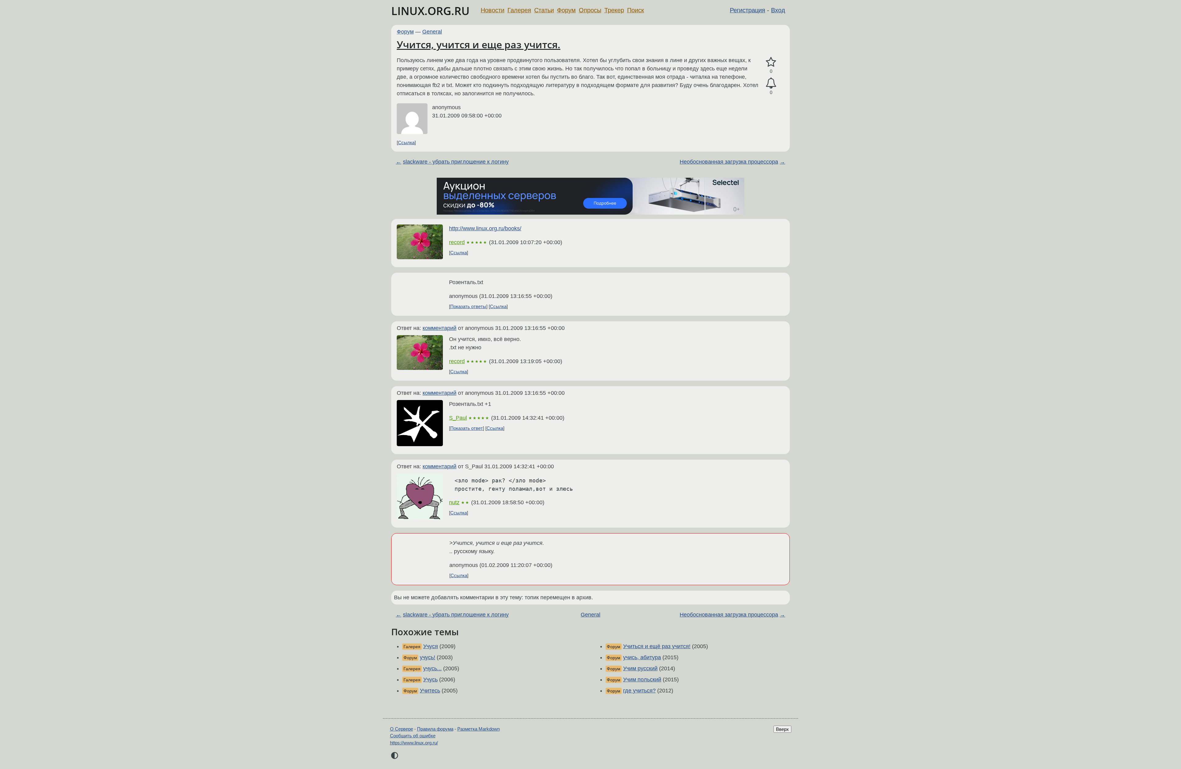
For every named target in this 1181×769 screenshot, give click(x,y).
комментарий (439, 328)
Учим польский (642, 679)
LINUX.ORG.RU (430, 10)
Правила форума (435, 728)
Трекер (614, 10)
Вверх (782, 729)
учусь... (432, 668)
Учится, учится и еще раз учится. (478, 44)
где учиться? (639, 691)
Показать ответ (466, 428)
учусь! (427, 657)
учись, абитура (642, 657)
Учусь (430, 679)
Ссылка (406, 142)
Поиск (635, 10)
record (457, 242)
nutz (454, 502)
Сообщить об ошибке (412, 735)
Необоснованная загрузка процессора (729, 162)
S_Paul (458, 418)
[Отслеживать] (771, 83)
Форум (566, 10)
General (432, 32)
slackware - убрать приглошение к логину (456, 162)
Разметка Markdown (478, 728)
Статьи (544, 10)
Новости (492, 10)
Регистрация (747, 10)
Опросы (590, 10)
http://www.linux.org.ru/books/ (485, 228)
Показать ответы (468, 306)
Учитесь (430, 691)
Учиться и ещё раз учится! (656, 646)
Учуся (430, 646)
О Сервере (401, 728)
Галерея (519, 10)
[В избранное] (771, 62)
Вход (778, 10)
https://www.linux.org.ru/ (414, 742)
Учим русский (640, 668)
